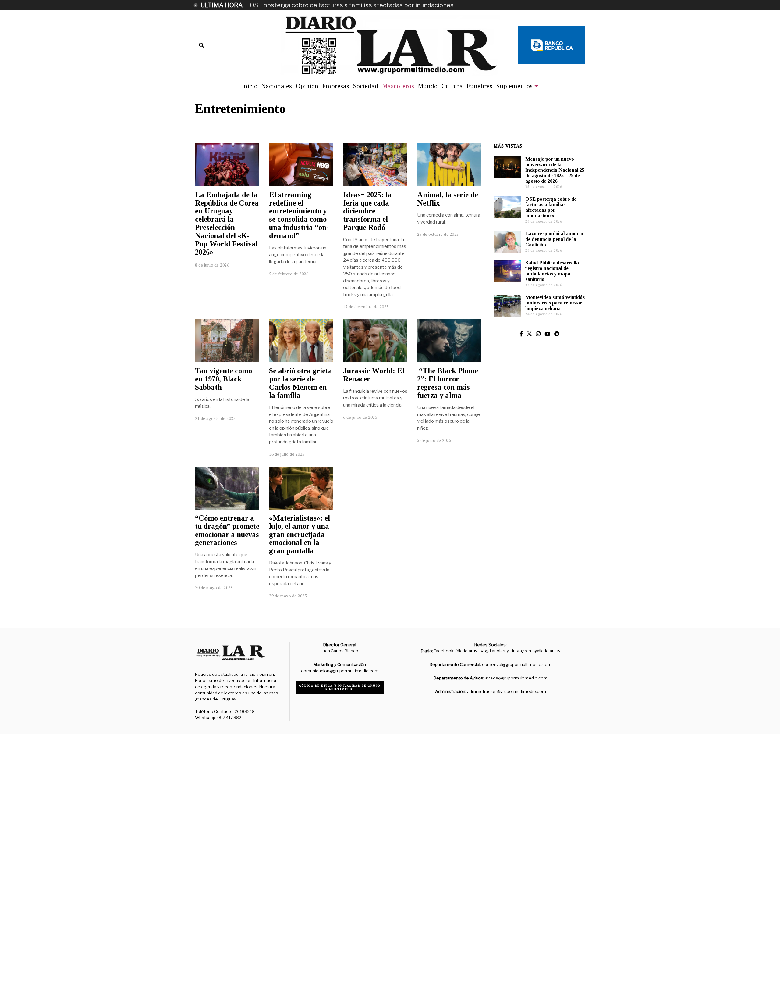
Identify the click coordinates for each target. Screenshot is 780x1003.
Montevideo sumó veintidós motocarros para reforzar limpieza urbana (555, 302)
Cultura (452, 86)
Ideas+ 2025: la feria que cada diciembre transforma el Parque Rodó (367, 211)
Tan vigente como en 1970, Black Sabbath (223, 379)
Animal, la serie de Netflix (447, 199)
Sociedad (365, 86)
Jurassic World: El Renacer (373, 375)
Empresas (335, 86)
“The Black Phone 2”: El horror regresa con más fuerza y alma (447, 383)
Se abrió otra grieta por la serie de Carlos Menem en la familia (300, 383)
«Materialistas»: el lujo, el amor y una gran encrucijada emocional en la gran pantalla (299, 534)
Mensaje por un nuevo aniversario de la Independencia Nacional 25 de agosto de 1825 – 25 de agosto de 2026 (554, 170)
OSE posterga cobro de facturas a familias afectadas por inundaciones (352, 5)
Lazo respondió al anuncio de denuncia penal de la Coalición (554, 239)
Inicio (249, 86)
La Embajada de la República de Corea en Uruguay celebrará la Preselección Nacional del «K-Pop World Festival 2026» (227, 223)
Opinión (307, 86)
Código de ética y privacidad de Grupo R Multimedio (340, 687)
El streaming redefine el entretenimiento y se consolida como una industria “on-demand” (299, 215)
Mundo (428, 86)
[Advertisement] (539, 511)
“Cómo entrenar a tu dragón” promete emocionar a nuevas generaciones (227, 530)
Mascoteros (398, 86)
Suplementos (514, 86)
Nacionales (276, 86)
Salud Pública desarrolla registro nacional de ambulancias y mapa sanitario (552, 271)
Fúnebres (479, 86)
